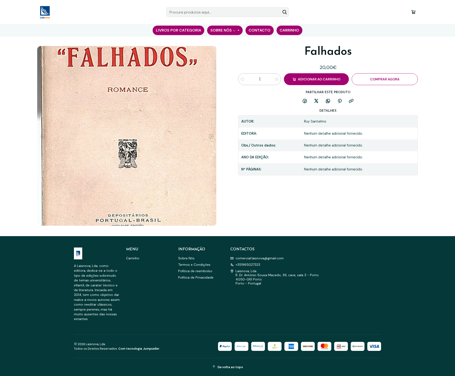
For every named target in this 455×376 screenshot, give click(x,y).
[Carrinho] (413, 12)
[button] (178, 30)
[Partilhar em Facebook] (305, 101)
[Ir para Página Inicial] (44, 12)
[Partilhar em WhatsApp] (328, 101)
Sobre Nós (186, 258)
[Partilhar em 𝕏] (316, 101)
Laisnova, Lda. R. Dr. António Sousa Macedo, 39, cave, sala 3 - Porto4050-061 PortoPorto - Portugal (277, 277)
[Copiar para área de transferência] (351, 101)
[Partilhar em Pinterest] (340, 101)
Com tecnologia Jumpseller (138, 349)
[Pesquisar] (285, 12)
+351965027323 (248, 264)
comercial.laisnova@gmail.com (260, 258)
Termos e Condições (194, 264)
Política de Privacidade (196, 277)
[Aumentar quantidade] (277, 79)
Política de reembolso (195, 271)
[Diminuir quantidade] (242, 79)
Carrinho (132, 258)
